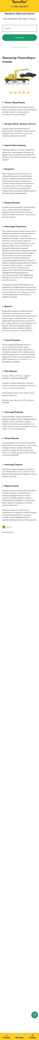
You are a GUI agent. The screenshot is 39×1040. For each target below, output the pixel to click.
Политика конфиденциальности (19, 47)
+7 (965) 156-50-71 (19, 6)
